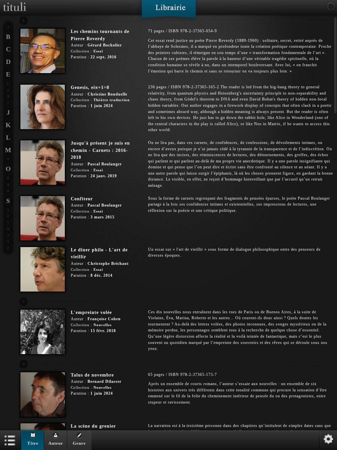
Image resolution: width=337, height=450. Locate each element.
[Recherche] (331, 6)
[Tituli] (14, 2)
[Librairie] (168, 11)
